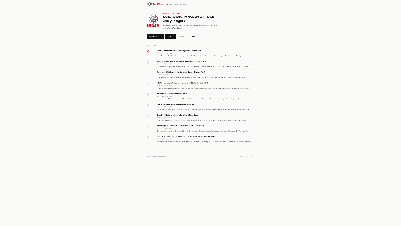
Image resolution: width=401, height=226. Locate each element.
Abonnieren (184, 4)
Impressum (243, 156)
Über (176, 4)
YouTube (251, 156)
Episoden (169, 4)
